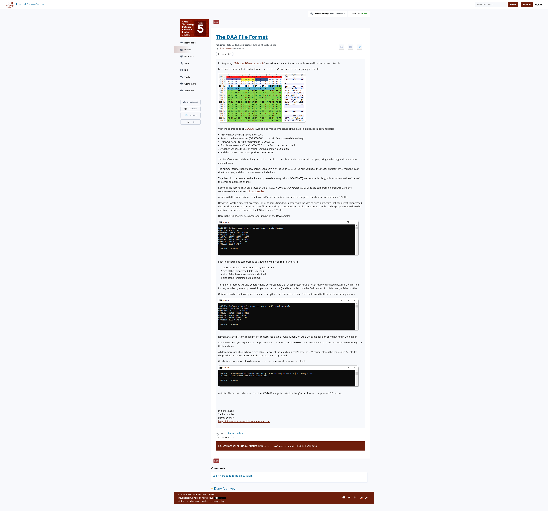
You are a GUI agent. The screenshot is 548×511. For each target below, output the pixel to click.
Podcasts (189, 56)
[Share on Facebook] (350, 47)
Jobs (186, 63)
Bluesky (193, 115)
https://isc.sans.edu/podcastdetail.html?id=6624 (294, 446)
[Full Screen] (341, 47)
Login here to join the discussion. (233, 475)
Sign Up (539, 4)
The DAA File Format (242, 36)
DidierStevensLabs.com (257, 421)
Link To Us (183, 501)
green (364, 14)
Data (186, 70)
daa (229, 433)
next (216, 22)
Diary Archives (224, 488)
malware (240, 433)
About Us (189, 90)
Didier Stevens (226, 48)
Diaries (188, 49)
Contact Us (190, 83)
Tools (187, 76)
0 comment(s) (224, 54)
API (203, 497)
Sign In (527, 4)
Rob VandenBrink (337, 14)
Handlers (205, 501)
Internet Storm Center (30, 4)
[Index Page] (9, 4)
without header (256, 191)
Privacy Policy (217, 501)
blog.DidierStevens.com (231, 421)
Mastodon (193, 109)
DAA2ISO (249, 128)
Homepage (190, 42)
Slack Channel (192, 102)
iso (233, 433)
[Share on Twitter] (359, 47)
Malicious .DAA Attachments (249, 63)
